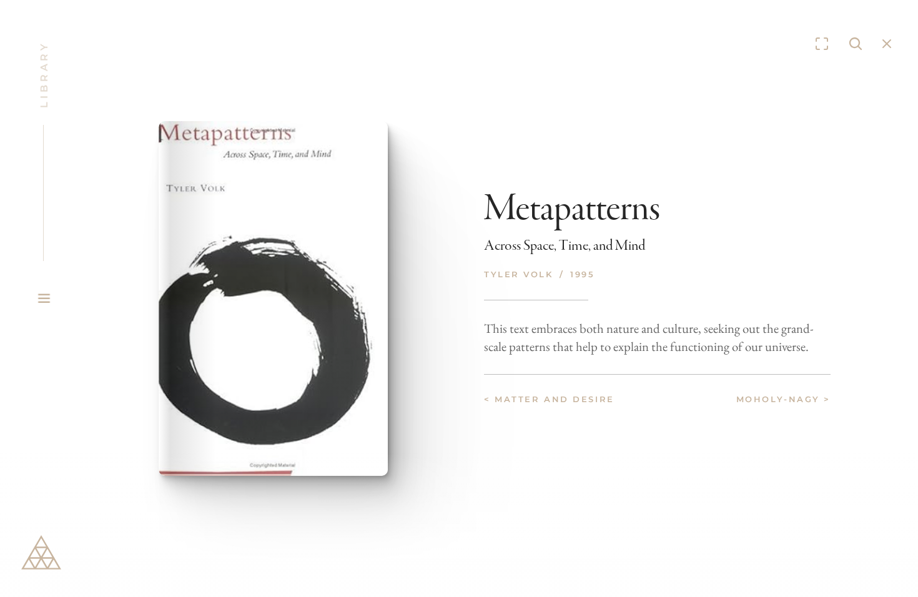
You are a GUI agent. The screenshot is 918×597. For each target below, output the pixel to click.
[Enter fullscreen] (822, 44)
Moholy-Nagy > (783, 399)
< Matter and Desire (549, 399)
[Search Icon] (855, 43)
